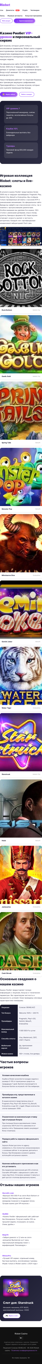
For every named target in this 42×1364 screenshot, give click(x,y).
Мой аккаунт (6, 21)
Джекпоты (12, 10)
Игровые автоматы (15, 16)
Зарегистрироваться (24, 21)
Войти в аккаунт (26, 94)
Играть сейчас (8, 94)
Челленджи (34, 10)
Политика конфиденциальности (24, 1350)
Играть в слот (12, 1316)
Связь (2, 16)
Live (1, 10)
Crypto (25, 10)
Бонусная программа (33, 16)
